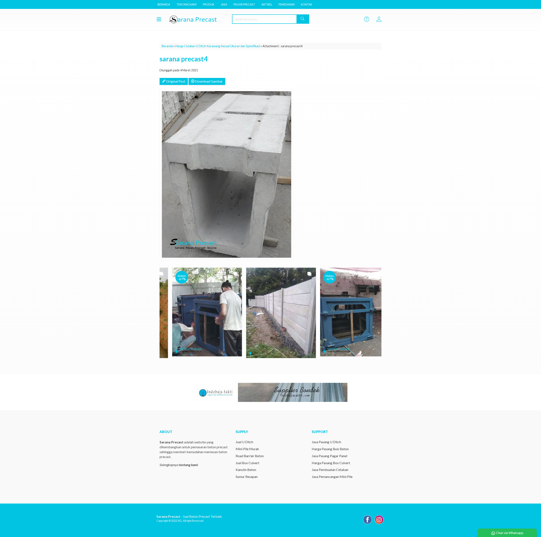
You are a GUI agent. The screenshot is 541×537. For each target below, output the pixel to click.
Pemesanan (287, 4)
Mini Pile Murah (247, 449)
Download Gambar (208, 81)
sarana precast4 (184, 59)
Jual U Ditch (244, 442)
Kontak (306, 4)
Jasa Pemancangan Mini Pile (332, 477)
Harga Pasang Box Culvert (331, 463)
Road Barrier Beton (250, 456)
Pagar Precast (244, 4)
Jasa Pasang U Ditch (326, 442)
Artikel (266, 4)
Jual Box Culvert (247, 463)
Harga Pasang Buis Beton (330, 449)
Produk (208, 4)
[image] (197, 19)
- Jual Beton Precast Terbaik (189, 516)
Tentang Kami (186, 4)
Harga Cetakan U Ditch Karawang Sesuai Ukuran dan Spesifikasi (217, 46)
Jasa (224, 4)
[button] (302, 19)
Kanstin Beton (246, 470)
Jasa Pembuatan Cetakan (330, 470)
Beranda (163, 4)
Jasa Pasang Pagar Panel (329, 456)
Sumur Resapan (247, 477)
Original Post (175, 81)
